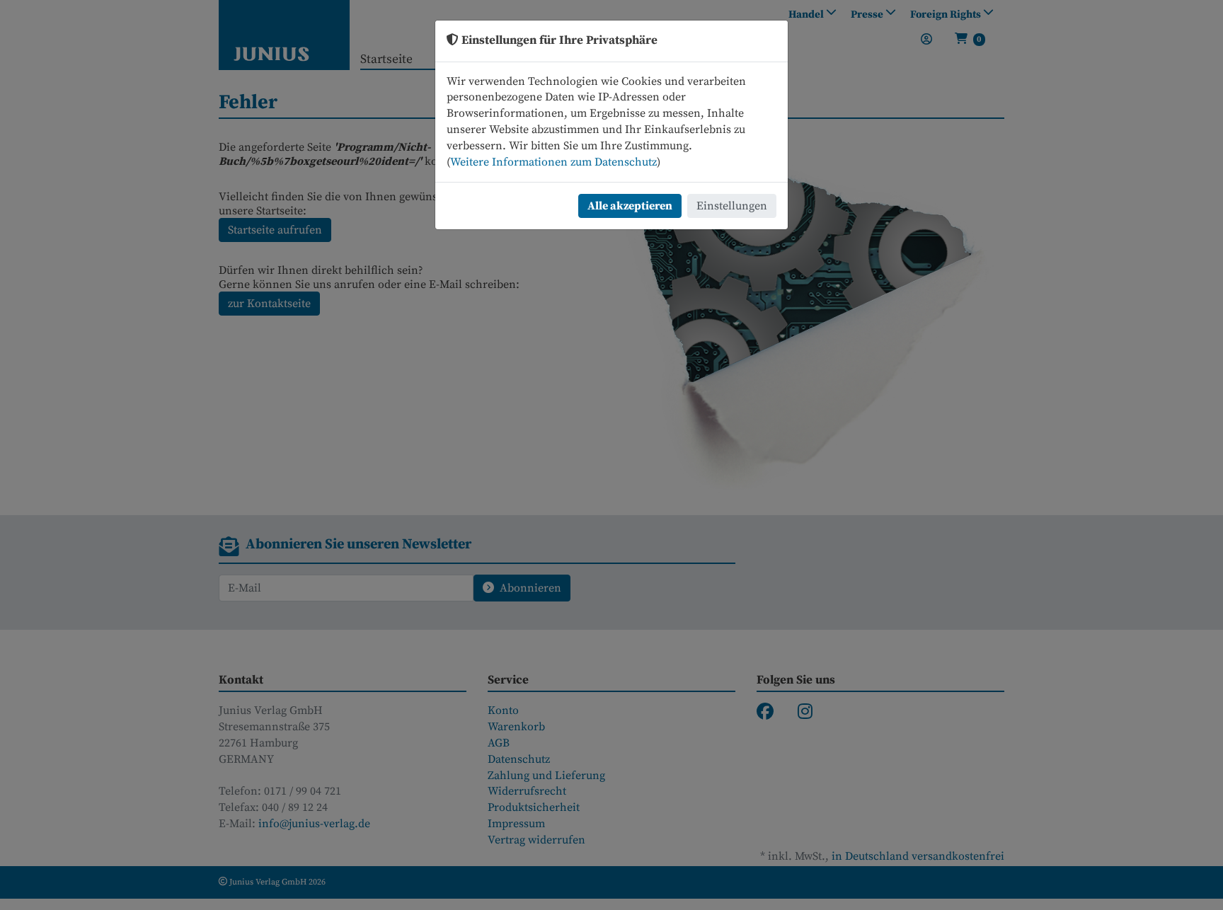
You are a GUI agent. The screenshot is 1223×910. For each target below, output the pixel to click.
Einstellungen (731, 206)
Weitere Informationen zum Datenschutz (553, 162)
